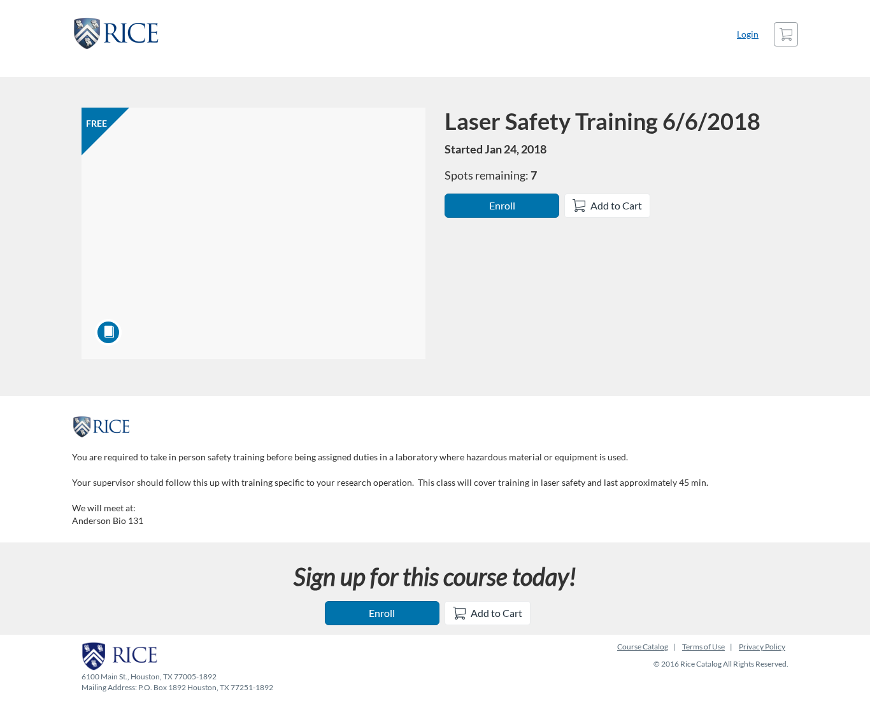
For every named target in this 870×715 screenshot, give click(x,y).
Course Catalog (642, 646)
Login (748, 34)
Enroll (502, 205)
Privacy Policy (762, 646)
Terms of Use (703, 646)
